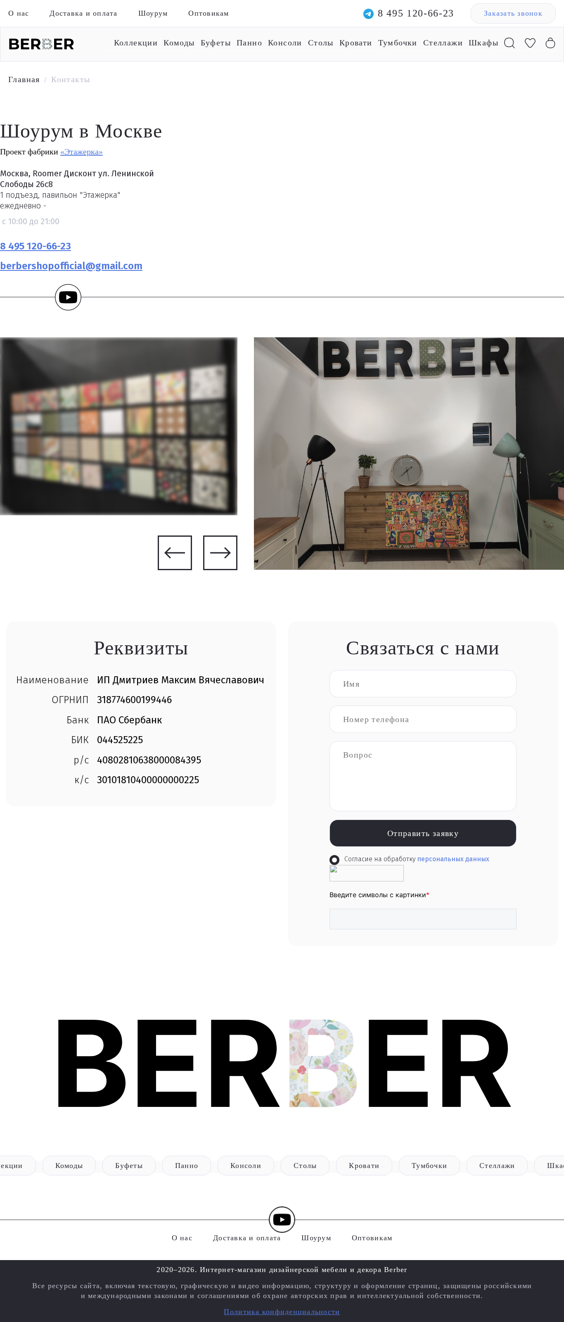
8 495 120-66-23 (416, 13)
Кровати (355, 42)
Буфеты (216, 42)
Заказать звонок (513, 13)
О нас (18, 13)
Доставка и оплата (83, 13)
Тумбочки (397, 42)
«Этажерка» (81, 151)
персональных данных (453, 859)
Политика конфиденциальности (282, 1312)
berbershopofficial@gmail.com (71, 266)
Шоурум (153, 13)
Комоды (179, 42)
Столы (321, 42)
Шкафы (483, 42)
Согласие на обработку (416, 859)
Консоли (285, 42)
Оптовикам (208, 13)
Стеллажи (443, 42)
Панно (249, 42)
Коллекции (136, 42)
